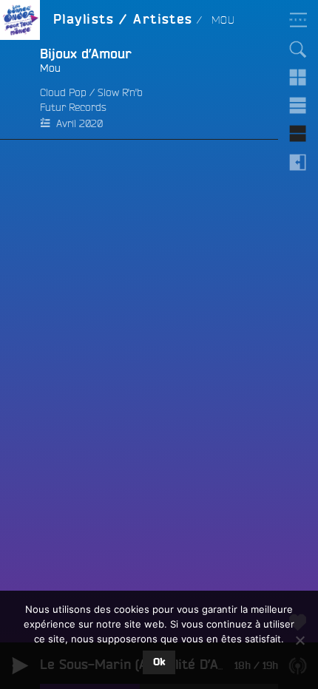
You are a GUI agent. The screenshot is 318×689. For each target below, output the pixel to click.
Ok (159, 662)
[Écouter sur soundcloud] (20, 90)
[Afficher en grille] (298, 78)
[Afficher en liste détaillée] (298, 134)
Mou (50, 68)
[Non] (299, 640)
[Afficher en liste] (298, 106)
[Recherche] (298, 49)
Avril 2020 (79, 123)
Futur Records (73, 107)
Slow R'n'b (120, 92)
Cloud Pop (63, 92)
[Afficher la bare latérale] (298, 162)
